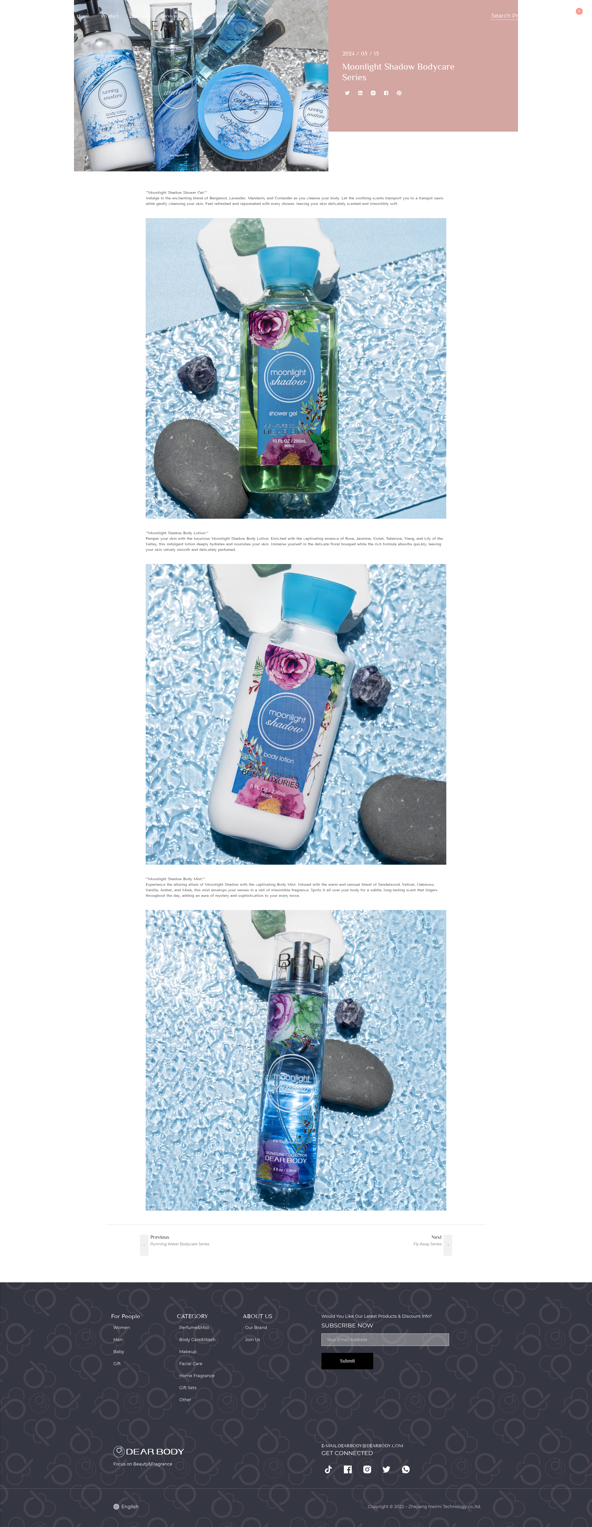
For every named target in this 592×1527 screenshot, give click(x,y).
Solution (139, 16)
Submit (347, 1361)
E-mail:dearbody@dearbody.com (362, 1445)
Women (121, 1327)
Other (185, 1399)
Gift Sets (188, 1387)
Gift (117, 1363)
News (194, 16)
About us (222, 16)
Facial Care (190, 1363)
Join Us (252, 1339)
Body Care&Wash (197, 1339)
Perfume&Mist (194, 1327)
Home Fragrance (197, 1375)
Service (168, 16)
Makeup (187, 1351)
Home (83, 16)
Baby (118, 1351)
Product (110, 16)
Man (118, 1339)
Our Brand (256, 1327)
